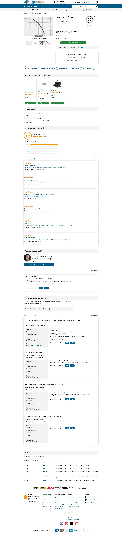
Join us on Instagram (91, 499)
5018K (27, 345)
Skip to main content (61, 6)
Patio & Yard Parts (59, 506)
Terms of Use (71, 512)
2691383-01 (45, 476)
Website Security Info (73, 514)
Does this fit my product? (38, 265)
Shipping (44, 499)
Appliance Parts (58, 497)
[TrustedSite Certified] (86, 530)
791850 (35, 345)
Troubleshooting (44, 68)
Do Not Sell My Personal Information (73, 507)
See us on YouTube (91, 503)
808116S (32, 377)
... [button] (61, 339)
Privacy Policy (71, 501)
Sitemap (70, 517)
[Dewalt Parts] (43, 487)
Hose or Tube (38, 13)
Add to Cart (74, 43)
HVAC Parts (57, 503)
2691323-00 (45, 465)
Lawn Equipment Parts (60, 504)
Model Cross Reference (87, 68)
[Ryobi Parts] (50, 487)
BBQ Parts (57, 501)
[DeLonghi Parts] (65, 487)
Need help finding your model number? (77, 57)
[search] (97, 6)
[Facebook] (61, 523)
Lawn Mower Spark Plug (42, 90)
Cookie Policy (71, 504)
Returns (44, 501)
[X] (71, 523)
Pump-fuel (53, 90)
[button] (97, 2)
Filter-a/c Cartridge (29, 92)
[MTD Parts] (58, 487)
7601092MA (36, 409)
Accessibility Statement (73, 519)
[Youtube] (76, 523)
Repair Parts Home (28, 13)
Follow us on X (89, 501)
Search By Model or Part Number (81, 6)
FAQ (43, 497)
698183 (39, 345)
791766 (31, 345)
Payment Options (46, 503)
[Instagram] (66, 523)
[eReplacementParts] (34, 2)
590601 (35, 441)
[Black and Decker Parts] (36, 487)
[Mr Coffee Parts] (72, 487)
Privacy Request (71, 510)
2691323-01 (45, 468)
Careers (70, 515)
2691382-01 (45, 471)
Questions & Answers (63, 68)
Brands (35, 6)
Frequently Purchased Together (31, 68)
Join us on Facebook (91, 497)
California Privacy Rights (73, 503)
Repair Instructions (75, 68)
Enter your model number (71, 60)
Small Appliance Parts (60, 499)
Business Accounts (46, 506)
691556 (36, 377)
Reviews (53, 68)
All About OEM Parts (72, 499)
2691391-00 (45, 480)
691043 (31, 441)
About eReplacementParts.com (75, 497)
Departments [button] (27, 6)
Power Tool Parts (59, 508)
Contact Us (45, 504)
